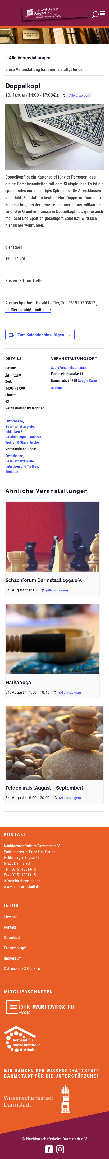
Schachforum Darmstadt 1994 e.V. (44, 580)
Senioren (34, 437)
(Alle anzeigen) (79, 95)
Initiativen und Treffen (21, 466)
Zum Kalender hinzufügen (40, 334)
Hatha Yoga (18, 682)
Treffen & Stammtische (22, 442)
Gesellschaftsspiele (19, 426)
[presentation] (52, 537)
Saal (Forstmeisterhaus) (68, 367)
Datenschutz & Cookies (22, 968)
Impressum (12, 958)
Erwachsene (14, 421)
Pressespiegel (15, 948)
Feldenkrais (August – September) (44, 788)
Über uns (10, 917)
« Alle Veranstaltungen (28, 58)
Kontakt (10, 927)
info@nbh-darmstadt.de (22, 881)
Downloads (12, 937)
